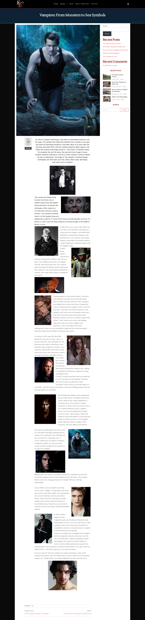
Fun (32, 606)
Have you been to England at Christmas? (115, 50)
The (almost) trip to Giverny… (112, 43)
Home (56, 4)
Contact (94, 4)
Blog (71, 4)
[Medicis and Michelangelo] (107, 99)
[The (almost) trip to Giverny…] (107, 76)
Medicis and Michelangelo (111, 53)
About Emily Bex (82, 4)
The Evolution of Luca (110, 56)
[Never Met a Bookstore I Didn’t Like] (107, 84)
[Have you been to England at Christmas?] (107, 91)
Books (62, 4)
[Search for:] (116, 110)
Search (105, 26)
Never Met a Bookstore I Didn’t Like (114, 46)
